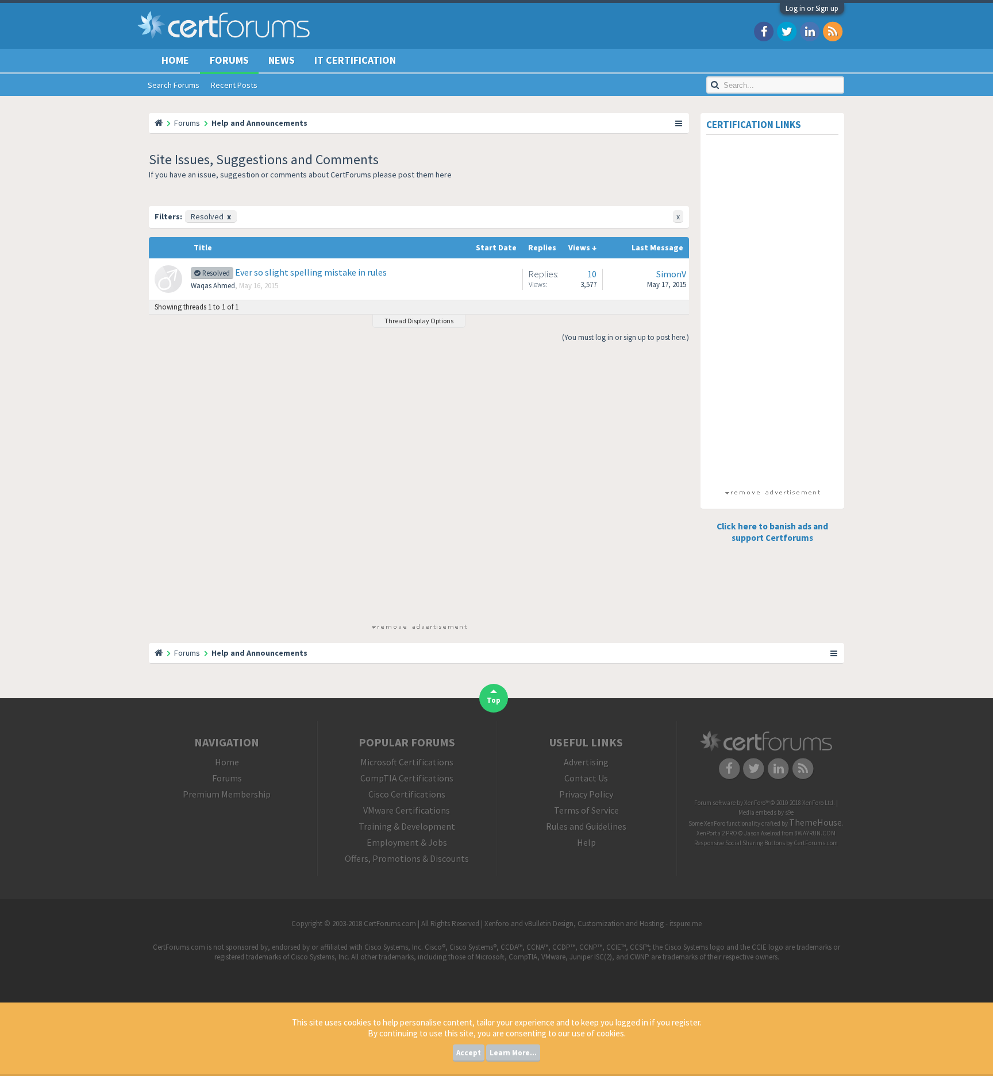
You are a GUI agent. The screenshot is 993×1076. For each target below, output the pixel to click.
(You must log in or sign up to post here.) (625, 337)
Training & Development (407, 826)
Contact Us (586, 778)
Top (494, 700)
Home (175, 60)
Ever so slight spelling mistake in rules (311, 272)
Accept (468, 1053)
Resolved (211, 216)
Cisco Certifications (406, 794)
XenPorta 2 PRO (716, 833)
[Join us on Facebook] (763, 30)
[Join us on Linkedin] (809, 30)
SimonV (671, 274)
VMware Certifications (406, 810)
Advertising (586, 762)
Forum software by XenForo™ (764, 803)
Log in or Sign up (812, 8)
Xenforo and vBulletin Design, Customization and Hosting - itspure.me (593, 923)
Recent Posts (234, 85)
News (281, 60)
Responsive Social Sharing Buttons (739, 843)
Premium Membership (227, 794)
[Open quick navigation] (679, 123)
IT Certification (355, 60)
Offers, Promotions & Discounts (407, 858)
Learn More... (513, 1053)
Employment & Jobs (407, 842)
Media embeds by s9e (766, 812)
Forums (229, 60)
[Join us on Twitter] (786, 30)
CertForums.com (816, 843)
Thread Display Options (418, 320)
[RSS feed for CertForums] (832, 30)
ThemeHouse (815, 822)
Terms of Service (586, 810)
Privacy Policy (586, 794)
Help (586, 842)
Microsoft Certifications (406, 762)
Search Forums (173, 85)
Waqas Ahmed (213, 286)
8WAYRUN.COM (815, 833)
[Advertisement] (419, 487)
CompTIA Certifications (406, 778)
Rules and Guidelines (586, 826)
